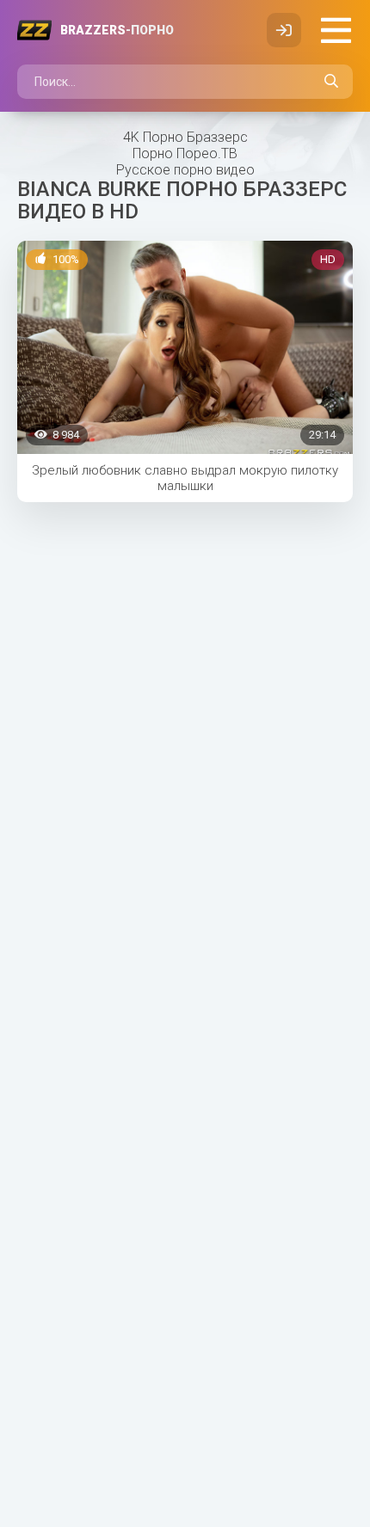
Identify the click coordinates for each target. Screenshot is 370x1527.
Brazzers (117, 30)
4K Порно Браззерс (185, 137)
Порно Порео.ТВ (185, 153)
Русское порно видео (185, 170)
